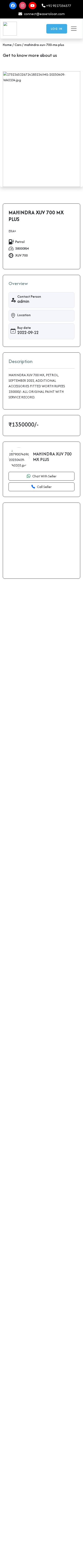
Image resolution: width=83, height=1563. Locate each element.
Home (7, 44)
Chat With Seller (44, 476)
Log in (56, 29)
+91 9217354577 (58, 5)
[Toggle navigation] (74, 29)
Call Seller (44, 486)
